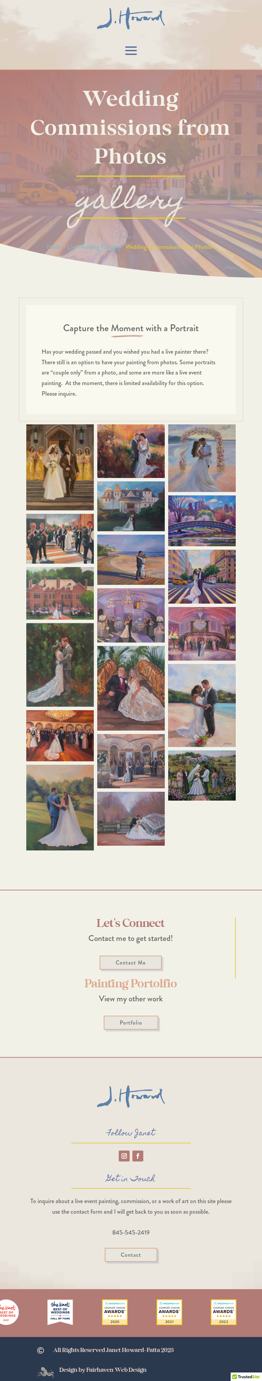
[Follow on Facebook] (137, 1156)
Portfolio (131, 1023)
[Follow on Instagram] (124, 1156)
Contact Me (131, 963)
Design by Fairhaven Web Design (103, 1370)
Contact (131, 1255)
